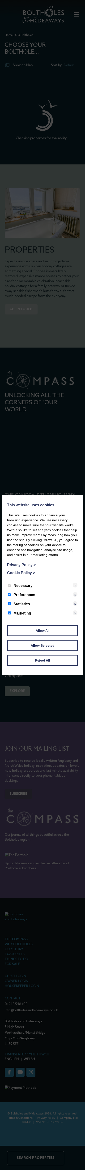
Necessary (23, 586)
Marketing (22, 613)
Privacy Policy (21, 565)
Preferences (24, 595)
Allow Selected (43, 645)
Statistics (21, 604)
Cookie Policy (21, 573)
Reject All (42, 660)
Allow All (43, 630)
